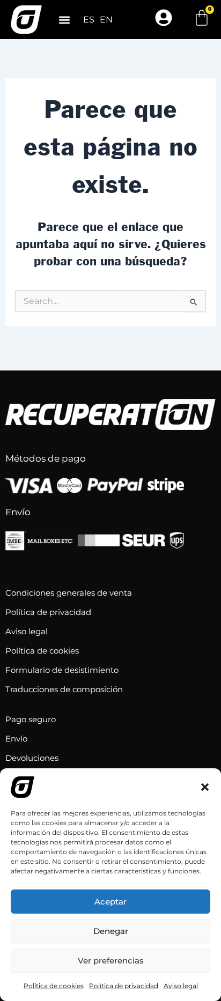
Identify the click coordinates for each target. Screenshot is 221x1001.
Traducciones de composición (64, 689)
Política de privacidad (123, 986)
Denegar (110, 931)
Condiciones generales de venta (68, 593)
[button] (205, 787)
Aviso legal (181, 986)
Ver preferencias (111, 960)
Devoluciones (31, 758)
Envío (16, 738)
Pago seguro (30, 719)
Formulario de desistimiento (62, 670)
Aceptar (110, 901)
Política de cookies (54, 986)
